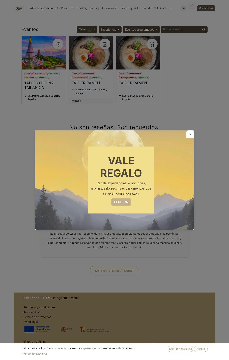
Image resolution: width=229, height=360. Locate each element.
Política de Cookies (34, 354)
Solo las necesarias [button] (180, 348)
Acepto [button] (201, 348)
